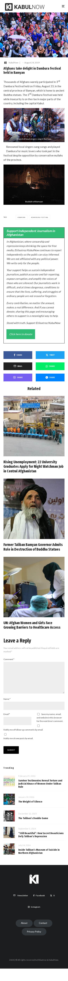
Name (6, 699)
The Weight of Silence (30, 801)
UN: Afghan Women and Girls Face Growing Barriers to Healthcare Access (32, 625)
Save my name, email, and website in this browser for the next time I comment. (50, 717)
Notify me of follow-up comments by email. (23, 729)
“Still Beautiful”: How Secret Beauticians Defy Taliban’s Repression (41, 835)
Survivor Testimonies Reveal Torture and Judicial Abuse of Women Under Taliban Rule (40, 783)
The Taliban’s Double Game (33, 818)
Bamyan (22, 217)
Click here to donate (20, 334)
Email (6, 714)
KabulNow (13, 62)
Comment (8, 659)
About (24, 923)
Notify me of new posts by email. (18, 738)
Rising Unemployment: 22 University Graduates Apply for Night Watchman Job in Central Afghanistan (33, 466)
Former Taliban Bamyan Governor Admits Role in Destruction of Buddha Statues (33, 546)
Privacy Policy (34, 931)
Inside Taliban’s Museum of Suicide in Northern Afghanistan (39, 851)
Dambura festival (40, 217)
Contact (43, 923)
